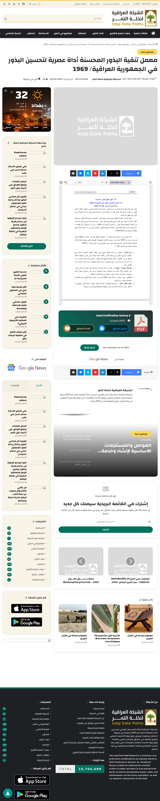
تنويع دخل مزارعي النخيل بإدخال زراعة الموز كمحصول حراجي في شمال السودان (17, 203)
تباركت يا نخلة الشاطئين (126, 445)
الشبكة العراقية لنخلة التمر (106, 79)
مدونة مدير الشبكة (111, 4)
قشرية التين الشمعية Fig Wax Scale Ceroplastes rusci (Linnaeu (107, 639)
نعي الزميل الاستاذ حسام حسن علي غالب (17, 169)
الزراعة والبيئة (38, 579)
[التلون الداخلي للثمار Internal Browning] (37, 306)
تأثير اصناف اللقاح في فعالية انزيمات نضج (17, 335)
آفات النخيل (98, 33)
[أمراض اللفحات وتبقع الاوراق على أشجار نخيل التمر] (37, 186)
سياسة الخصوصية (96, 747)
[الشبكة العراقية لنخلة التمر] (134, 18)
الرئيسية (152, 44)
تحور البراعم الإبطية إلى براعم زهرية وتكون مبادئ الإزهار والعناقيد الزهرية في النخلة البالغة (17, 226)
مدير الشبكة (99, 708)
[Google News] (98, 359)
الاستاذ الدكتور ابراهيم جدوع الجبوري (88, 752)
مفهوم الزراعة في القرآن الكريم (140, 637)
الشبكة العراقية (37, 533)
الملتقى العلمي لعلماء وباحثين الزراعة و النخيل (83, 742)
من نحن (125, 4)
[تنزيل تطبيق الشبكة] (7, 793)
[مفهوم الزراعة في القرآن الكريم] (139, 618)
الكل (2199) (27, 246)
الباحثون (31, 33)
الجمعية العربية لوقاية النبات (91, 733)
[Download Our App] (27, 614)
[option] (106, 445)
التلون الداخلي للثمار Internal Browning (19, 305)
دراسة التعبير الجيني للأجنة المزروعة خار (20, 275)
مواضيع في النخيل (63, 33)
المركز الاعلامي (13, 33)
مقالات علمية (141, 33)
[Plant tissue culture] (37, 157)
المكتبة (82, 33)
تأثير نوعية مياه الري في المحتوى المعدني (18, 290)
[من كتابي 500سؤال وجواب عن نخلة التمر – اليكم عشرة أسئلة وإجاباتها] (37, 492)
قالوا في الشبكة (96, 713)
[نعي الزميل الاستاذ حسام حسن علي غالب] (37, 171)
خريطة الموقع (81, 4)
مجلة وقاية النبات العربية (93, 738)
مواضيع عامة (123, 44)
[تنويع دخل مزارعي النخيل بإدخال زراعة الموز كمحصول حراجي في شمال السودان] (37, 201)
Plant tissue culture (20, 154)
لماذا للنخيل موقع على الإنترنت (90, 723)
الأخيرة (39, 385)
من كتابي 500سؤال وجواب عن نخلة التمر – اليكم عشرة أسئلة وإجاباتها (17, 494)
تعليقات (15, 385)
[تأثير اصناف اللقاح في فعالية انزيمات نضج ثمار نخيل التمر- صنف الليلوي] (37, 336)
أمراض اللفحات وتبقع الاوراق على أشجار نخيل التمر (18, 184)
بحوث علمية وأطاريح (120, 33)
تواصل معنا (95, 4)
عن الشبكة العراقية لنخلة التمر (91, 718)
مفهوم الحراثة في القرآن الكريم (74, 637)
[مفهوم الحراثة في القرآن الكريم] (73, 618)
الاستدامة (43, 33)
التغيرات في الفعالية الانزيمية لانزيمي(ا (18, 320)
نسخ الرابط (89, 348)
